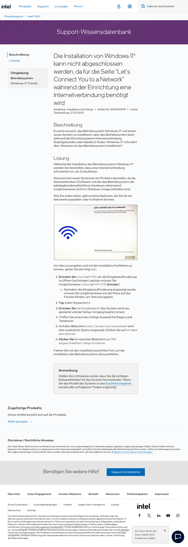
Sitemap (31, 510)
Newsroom (113, 494)
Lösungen (61, 6)
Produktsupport (13, 16)
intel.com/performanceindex (73, 524)
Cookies (115, 504)
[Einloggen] (118, 6)
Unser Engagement (39, 494)
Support (43, 6)
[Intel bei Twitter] (149, 515)
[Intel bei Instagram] (177, 515)
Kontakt (93, 494)
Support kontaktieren (125, 472)
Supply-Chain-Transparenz (91, 504)
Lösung (14, 60)
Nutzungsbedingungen (45, 504)
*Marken (67, 504)
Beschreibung (19, 55)
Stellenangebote (137, 494)
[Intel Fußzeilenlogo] (144, 506)
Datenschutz (14, 510)
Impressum (162, 494)
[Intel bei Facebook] (139, 515)
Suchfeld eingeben (118, 383)
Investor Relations (70, 494)
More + (79, 6)
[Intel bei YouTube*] (168, 515)
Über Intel (14, 494)
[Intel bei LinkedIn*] (158, 515)
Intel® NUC (34, 16)
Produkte (25, 6)
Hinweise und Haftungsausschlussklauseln (41, 527)
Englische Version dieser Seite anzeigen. (132, 452)
